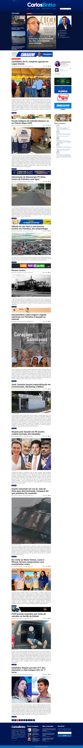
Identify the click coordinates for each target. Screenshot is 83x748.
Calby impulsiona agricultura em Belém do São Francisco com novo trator (43, 13)
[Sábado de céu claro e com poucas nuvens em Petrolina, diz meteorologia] (47, 230)
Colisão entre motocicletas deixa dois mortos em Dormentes (18, 48)
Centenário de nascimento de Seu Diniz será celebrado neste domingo (41, 41)
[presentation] (50, 17)
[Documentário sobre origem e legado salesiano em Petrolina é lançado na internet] (47, 321)
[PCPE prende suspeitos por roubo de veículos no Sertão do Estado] (47, 618)
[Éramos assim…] (47, 272)
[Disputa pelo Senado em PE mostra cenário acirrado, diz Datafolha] (47, 436)
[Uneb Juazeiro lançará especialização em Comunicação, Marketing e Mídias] (47, 388)
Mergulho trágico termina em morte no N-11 (18, 28)
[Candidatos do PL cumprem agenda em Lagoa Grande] (31, 82)
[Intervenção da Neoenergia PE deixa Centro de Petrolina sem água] (47, 181)
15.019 (30, 720)
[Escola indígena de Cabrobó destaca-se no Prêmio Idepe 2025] (47, 125)
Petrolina (31, 36)
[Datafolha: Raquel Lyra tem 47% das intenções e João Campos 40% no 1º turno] (47, 674)
